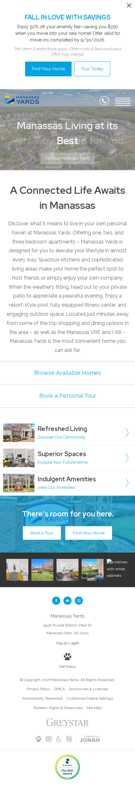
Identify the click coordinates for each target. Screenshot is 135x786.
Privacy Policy (38, 689)
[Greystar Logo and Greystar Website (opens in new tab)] (67, 725)
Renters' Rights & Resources (58, 708)
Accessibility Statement (42, 698)
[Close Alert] (129, 7)
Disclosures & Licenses (88, 689)
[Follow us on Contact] (67, 601)
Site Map (93, 708)
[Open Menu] (122, 102)
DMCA (59, 689)
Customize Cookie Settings (90, 698)
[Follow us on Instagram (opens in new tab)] (79, 601)
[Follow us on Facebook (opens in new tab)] (56, 601)
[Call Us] (104, 102)
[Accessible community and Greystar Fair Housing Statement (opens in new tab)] (59, 741)
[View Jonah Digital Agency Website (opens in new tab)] (90, 740)
